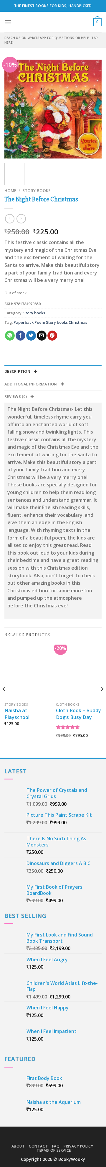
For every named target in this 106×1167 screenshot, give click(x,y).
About (18, 1146)
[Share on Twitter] (31, 336)
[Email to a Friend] (42, 336)
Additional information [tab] (31, 384)
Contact (38, 1146)
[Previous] (14, 109)
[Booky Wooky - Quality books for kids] (53, 22)
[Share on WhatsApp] (10, 336)
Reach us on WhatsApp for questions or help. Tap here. (51, 40)
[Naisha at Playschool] (27, 672)
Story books (36, 190)
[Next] (92, 109)
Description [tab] (17, 371)
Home (10, 190)
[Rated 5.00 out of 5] (68, 727)
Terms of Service (54, 1150)
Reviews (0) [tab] (16, 396)
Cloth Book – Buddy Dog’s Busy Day (78, 713)
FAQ (56, 1146)
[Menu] (7, 22)
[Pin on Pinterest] (52, 336)
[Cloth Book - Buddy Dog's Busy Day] (79, 672)
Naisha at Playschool (16, 713)
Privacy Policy (78, 1146)
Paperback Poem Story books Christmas (50, 322)
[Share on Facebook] (20, 336)
